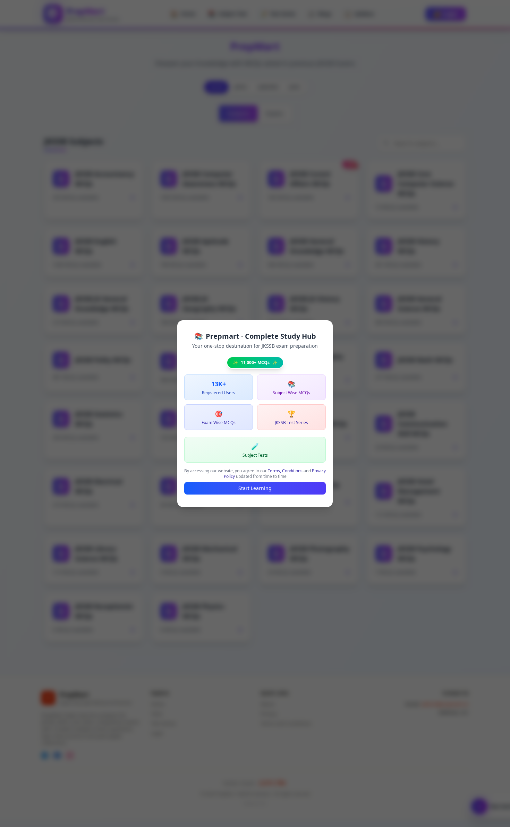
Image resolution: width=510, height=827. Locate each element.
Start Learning (255, 488)
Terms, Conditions (285, 471)
